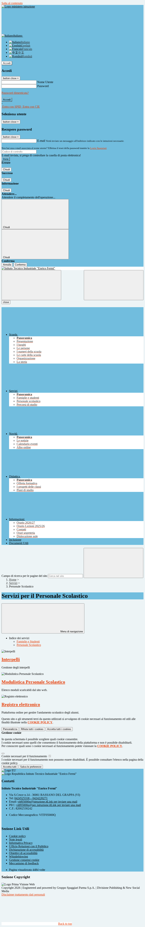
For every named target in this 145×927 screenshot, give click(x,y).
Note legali (15, 839)
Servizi (13, 583)
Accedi (7, 63)
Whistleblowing (18, 856)
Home (12, 579)
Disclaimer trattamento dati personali (23, 894)
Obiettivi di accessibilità (23, 853)
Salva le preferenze (30, 766)
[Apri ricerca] (113, 285)
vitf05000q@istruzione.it (47, 801)
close (6, 302)
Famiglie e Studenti (28, 641)
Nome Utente (45, 82)
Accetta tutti (59, 729)
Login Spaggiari (98, 148)
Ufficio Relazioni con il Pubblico (28, 846)
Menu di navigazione (71, 631)
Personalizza (10, 729)
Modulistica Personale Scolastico (33, 681)
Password (43, 86)
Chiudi (6, 169)
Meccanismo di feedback (24, 863)
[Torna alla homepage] (72, 268)
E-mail (41, 140)
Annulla (7, 264)
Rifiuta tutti (32, 729)
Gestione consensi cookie (24, 860)
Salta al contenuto (12, 3)
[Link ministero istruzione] (18, 6)
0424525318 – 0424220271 (31, 798)
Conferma (20, 264)
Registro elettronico (21, 704)
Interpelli (11, 659)
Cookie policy (17, 836)
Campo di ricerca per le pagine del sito (24, 575)
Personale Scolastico (29, 645)
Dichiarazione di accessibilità (26, 849)
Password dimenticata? (15, 92)
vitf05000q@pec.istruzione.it (48, 805)
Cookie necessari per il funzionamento (25, 756)
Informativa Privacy (21, 842)
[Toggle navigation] (31, 285)
